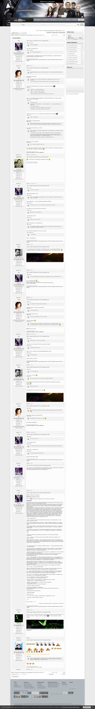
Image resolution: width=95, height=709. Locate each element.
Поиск (63, 30)
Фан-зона (30, 684)
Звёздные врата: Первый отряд (54, 683)
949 (21, 289)
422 (21, 657)
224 (20, 270)
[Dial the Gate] (29, 693)
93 (47, 156)
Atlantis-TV (26, 684)
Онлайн (68, 19)
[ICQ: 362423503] (31, 669)
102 (49, 465)
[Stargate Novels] (43, 693)
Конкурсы (16, 684)
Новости (45, 19)
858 (21, 630)
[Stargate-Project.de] (64, 693)
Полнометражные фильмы (29, 686)
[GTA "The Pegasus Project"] (44, 697)
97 (48, 299)
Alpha (19, 246)
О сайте (15, 683)
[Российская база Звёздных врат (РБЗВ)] (24, 697)
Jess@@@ (18, 640)
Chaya (18, 465)
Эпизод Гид (53, 19)
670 (21, 85)
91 (47, 40)
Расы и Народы (40, 685)
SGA (27, 683)
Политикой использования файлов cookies (70, 707)
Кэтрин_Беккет (24, 33)
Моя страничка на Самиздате (32, 162)
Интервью (26, 685)
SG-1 (25, 683)
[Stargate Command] (16, 693)
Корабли (44, 686)
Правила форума (58, 30)
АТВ (15, 682)
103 (49, 492)
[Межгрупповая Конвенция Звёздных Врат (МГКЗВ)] (16, 697)
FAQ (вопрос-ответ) (18, 686)
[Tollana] (31, 697)
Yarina (19, 68)
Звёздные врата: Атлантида (53, 684)
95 (48, 246)
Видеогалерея (64, 684)
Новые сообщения (39, 30)
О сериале (38, 19)
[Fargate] (37, 697)
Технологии (39, 686)
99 (48, 367)
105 (49, 640)
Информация (40, 682)
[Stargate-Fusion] (70, 693)
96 (48, 272)
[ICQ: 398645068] (31, 490)
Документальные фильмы (53, 686)
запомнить (71, 37)
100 (20, 154)
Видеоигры (30, 685)
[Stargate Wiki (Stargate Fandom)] (55, 693)
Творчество (17, 35)
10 (25, 32)
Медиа (74, 19)
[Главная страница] (19, 19)
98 (48, 336)
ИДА (19, 612)
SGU (30, 683)
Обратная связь (17, 685)
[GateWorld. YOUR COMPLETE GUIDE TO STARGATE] (23, 693)
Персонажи (39, 684)
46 (20, 183)
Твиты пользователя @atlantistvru (72, 93)
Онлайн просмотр (52, 682)
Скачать (61, 19)
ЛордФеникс (19, 156)
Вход (23, 24)
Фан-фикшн (22, 35)
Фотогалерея (64, 683)
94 (48, 185)
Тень (20, 33)
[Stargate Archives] (35, 693)
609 (21, 175)
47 (20, 669)
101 (48, 434)
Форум (81, 19)
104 (49, 612)
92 (20, 65)
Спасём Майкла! (29, 35)
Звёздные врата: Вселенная (53, 685)
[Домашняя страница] (32, 65)
